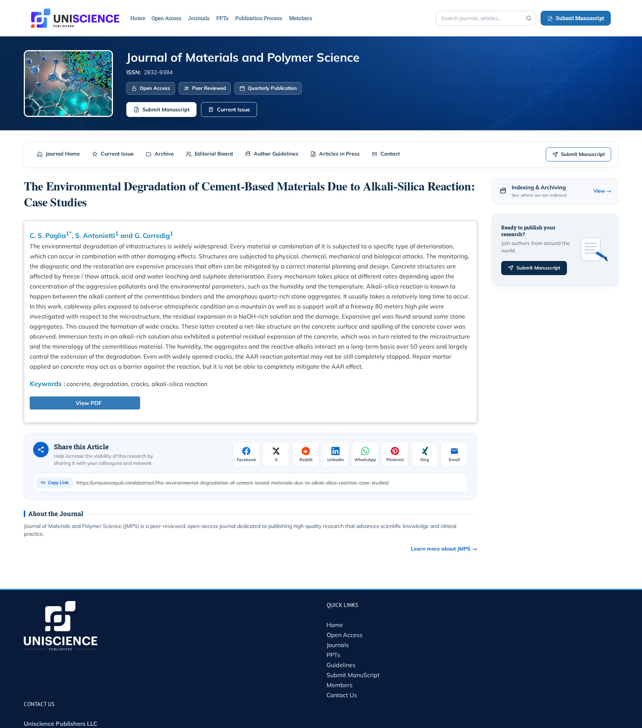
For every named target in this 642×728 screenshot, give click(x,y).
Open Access (345, 635)
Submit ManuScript (353, 675)
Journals (338, 645)
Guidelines (341, 665)
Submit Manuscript (580, 18)
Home (335, 625)
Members (340, 685)
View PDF (89, 403)
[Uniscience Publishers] (75, 13)
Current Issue (233, 109)
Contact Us (342, 695)
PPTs (333, 655)
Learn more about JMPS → (444, 548)
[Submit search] (529, 18)
